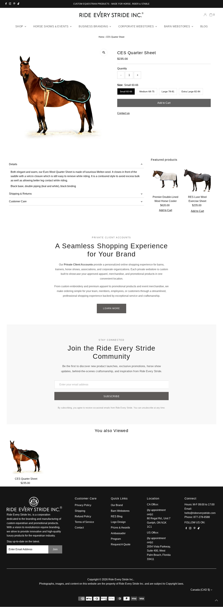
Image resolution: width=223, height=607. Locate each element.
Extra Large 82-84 (191, 91)
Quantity (122, 68)
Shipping (80, 510)
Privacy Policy (83, 505)
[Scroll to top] (216, 600)
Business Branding (94, 26)
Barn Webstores (177, 26)
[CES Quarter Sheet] (26, 456)
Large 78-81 (168, 91)
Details (13, 164)
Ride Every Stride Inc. (121, 579)
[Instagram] (10, 4)
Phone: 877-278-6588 (197, 517)
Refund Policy (83, 516)
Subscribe (111, 396)
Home (101, 37)
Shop (19, 26)
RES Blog (116, 516)
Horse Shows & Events (51, 26)
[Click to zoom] (103, 52)
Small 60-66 (126, 91)
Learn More (111, 308)
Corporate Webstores (136, 26)
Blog (204, 26)
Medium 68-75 (146, 91)
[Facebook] (6, 4)
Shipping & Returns (20, 193)
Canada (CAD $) (200, 589)
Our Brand (117, 505)
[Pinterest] (14, 4)
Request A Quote (120, 544)
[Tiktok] (18, 4)
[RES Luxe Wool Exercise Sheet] (197, 178)
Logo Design (118, 522)
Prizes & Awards (120, 527)
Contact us (123, 113)
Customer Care (18, 201)
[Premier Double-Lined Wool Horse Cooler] (165, 178)
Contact (79, 527)
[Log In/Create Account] (205, 14)
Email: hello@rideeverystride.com (199, 510)
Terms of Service (84, 522)
